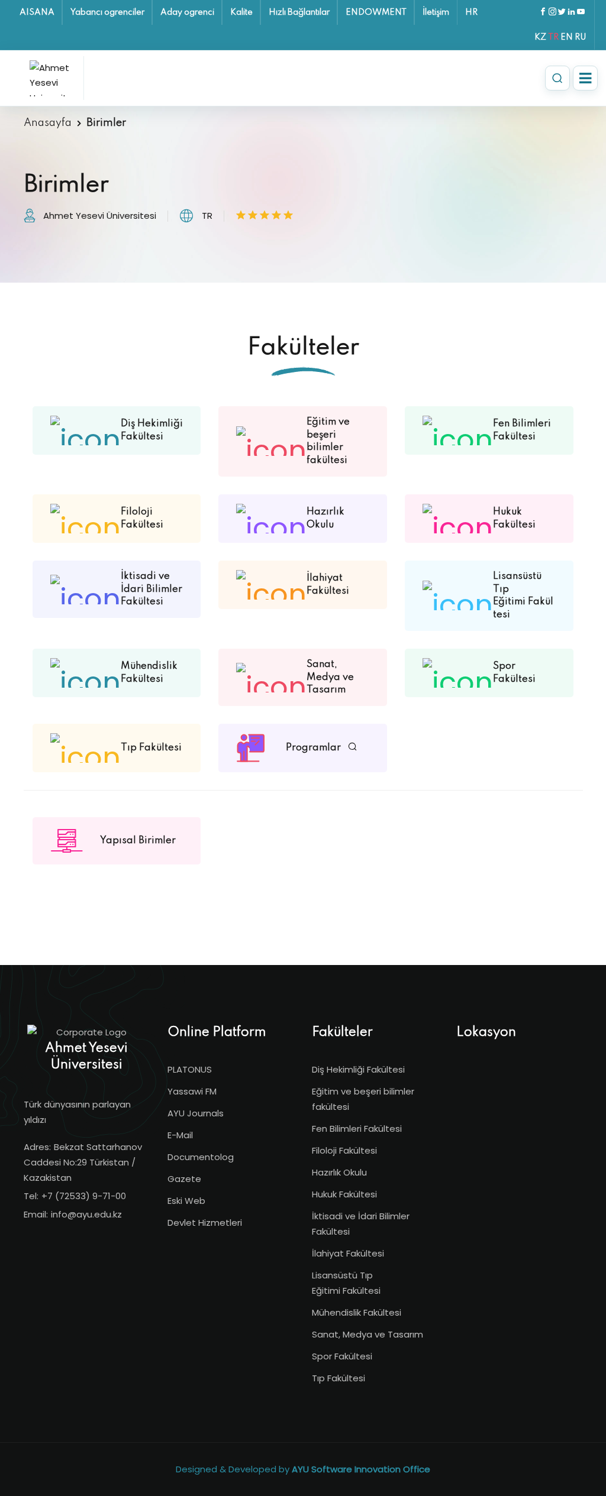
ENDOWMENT (376, 12)
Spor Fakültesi (342, 1356)
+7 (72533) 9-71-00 (83, 1196)
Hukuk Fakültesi (344, 1194)
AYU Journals (195, 1113)
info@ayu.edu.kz (86, 1214)
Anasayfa (48, 123)
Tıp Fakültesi (338, 1378)
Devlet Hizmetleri (204, 1222)
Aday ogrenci (187, 12)
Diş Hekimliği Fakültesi (358, 1069)
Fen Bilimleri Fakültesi (357, 1128)
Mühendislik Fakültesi (356, 1312)
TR (553, 37)
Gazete (184, 1179)
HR (471, 12)
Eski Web (186, 1200)
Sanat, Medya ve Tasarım (367, 1334)
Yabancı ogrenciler (107, 12)
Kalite (241, 12)
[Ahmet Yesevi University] (54, 78)
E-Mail (180, 1135)
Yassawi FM (192, 1091)
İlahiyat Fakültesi (348, 1253)
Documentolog (200, 1157)
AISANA (37, 12)
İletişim (436, 12)
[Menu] (585, 78)
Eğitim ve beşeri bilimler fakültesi (363, 1099)
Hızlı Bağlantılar (299, 12)
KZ (540, 37)
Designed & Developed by (303, 1469)
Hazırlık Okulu (339, 1172)
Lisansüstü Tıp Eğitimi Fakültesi (346, 1283)
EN (566, 37)
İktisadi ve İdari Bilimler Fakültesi (361, 1224)
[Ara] (557, 78)
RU (580, 37)
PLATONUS (189, 1069)
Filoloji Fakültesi (344, 1150)
